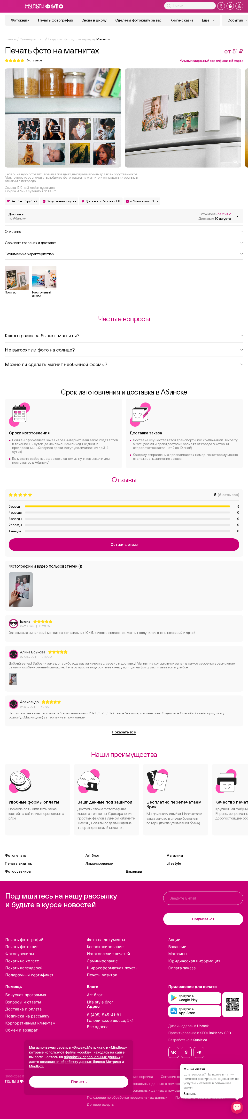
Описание (13, 231)
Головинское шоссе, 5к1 (110, 1020)
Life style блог (100, 1002)
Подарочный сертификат (29, 975)
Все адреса (97, 1026)
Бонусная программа (25, 994)
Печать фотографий (55, 20)
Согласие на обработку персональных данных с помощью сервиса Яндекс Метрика (157, 1084)
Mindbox (36, 1066)
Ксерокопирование (105, 946)
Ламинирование (99, 863)
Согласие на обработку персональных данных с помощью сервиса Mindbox (150, 1090)
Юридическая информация (194, 960)
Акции (174, 939)
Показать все (124, 732)
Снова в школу (94, 20)
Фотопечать (15, 855)
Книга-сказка (181, 20)
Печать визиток (18, 863)
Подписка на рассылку (27, 1016)
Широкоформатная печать (112, 967)
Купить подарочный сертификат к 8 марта (211, 61)
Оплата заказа (182, 967)
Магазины (174, 855)
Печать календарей (24, 967)
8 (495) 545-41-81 (104, 1014)
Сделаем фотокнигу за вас (138, 20)
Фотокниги (20, 20)
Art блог (92, 855)
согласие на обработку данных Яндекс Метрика (80, 1062)
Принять (79, 1081)
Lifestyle (173, 863)
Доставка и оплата (23, 1009)
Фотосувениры (18, 871)
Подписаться (203, 919)
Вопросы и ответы (23, 1002)
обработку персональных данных (92, 1057)
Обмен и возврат (21, 1030)
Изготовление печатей (108, 953)
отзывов (35, 60)
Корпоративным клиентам (30, 1023)
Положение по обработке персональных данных (127, 1097)
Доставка (17, 216)
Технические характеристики (29, 254)
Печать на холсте (22, 960)
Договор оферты (101, 1104)
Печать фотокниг (21, 946)
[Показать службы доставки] (237, 216)
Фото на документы (106, 939)
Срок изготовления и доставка (30, 242)
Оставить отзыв (124, 544)
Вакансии (134, 871)
